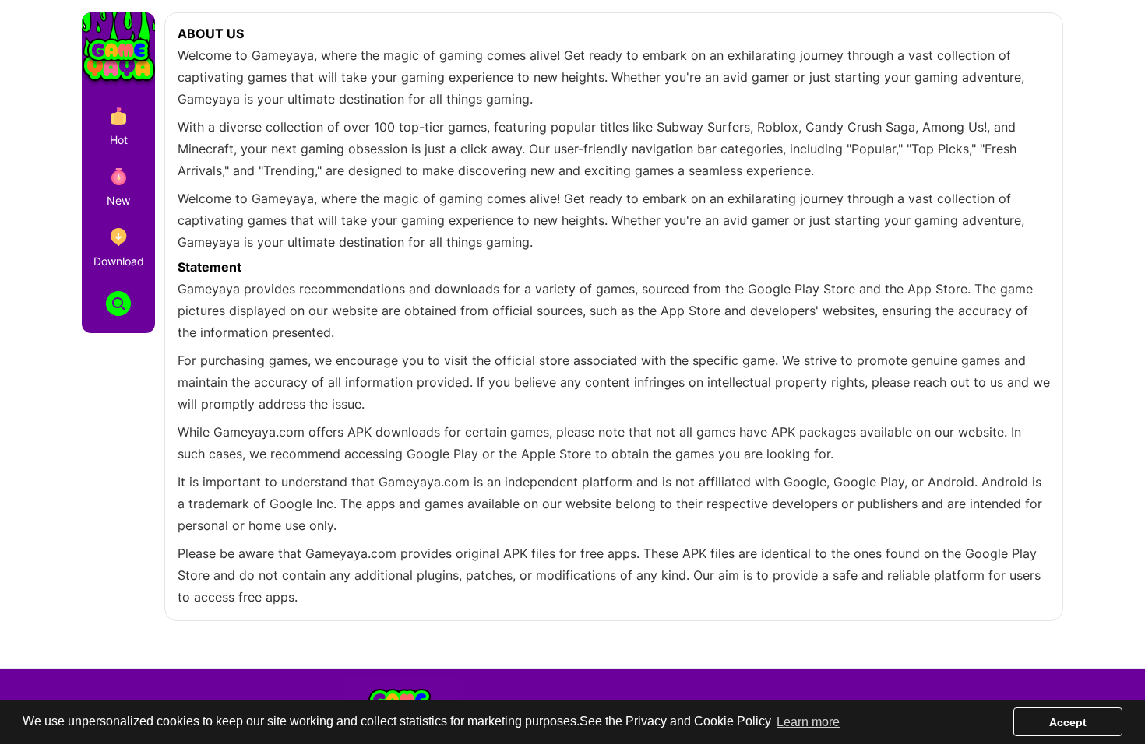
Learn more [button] (808, 721)
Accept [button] (1068, 722)
